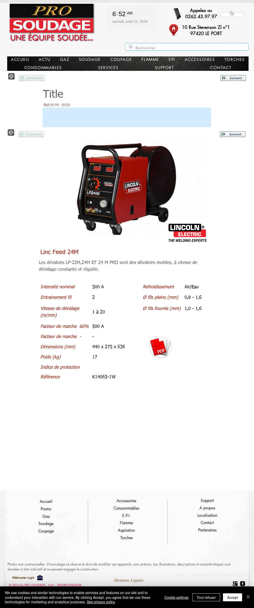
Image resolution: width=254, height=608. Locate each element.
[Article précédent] (31, 78)
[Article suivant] (233, 78)
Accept (232, 597)
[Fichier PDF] (160, 347)
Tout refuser (206, 597)
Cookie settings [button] (176, 597)
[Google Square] (235, 583)
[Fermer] (11, 76)
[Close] (248, 597)
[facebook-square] (242, 583)
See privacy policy (101, 601)
